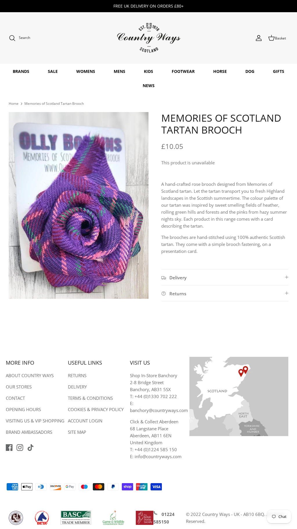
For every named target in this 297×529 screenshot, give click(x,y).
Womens (85, 71)
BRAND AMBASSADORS (29, 432)
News (149, 85)
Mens (119, 71)
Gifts (278, 71)
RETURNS (77, 375)
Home (14, 103)
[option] (78, 205)
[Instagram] (20, 447)
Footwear (183, 71)
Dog (249, 71)
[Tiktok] (30, 447)
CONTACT (15, 398)
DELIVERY (77, 387)
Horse (220, 71)
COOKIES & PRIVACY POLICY (96, 409)
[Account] (258, 38)
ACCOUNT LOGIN (85, 421)
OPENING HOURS (23, 409)
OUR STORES (19, 387)
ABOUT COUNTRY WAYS (30, 375)
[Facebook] (9, 447)
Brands (21, 71)
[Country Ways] (148, 38)
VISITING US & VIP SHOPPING (35, 421)
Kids (148, 71)
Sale (53, 71)
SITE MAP (77, 432)
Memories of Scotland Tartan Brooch (54, 103)
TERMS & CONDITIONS (90, 398)
